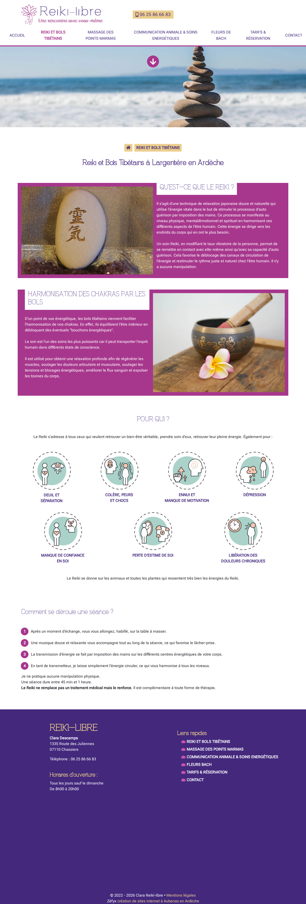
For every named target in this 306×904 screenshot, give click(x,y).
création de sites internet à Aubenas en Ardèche (158, 901)
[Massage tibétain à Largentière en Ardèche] (219, 342)
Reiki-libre (74, 728)
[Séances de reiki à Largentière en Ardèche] (87, 230)
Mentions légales (181, 895)
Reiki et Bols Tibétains (53, 35)
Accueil (17, 35)
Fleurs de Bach (221, 35)
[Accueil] (128, 147)
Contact (293, 35)
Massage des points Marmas (101, 35)
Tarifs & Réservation (258, 35)
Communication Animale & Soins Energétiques (165, 35)
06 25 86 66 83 (155, 14)
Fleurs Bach (199, 764)
